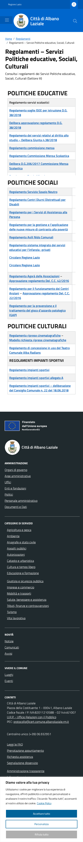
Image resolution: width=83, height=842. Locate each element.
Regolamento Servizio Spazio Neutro (33, 191)
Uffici (8, 482)
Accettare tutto (41, 814)
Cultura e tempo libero (21, 567)
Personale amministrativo (21, 500)
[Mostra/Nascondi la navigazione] (7, 20)
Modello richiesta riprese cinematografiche (37, 340)
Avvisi (8, 653)
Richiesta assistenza (20, 756)
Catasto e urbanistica (20, 560)
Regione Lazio (14, 4)
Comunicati (12, 647)
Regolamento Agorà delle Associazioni (34, 276)
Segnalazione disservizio (22, 763)
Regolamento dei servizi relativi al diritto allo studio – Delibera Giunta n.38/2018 (39, 137)
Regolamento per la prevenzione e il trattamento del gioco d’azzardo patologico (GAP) (37, 310)
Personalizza (41, 824)
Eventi (9, 681)
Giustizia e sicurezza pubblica (25, 581)
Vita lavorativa (16, 618)
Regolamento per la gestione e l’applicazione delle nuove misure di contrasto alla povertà (38, 227)
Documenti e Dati (16, 506)
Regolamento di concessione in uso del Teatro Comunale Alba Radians (39, 350)
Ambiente (13, 536)
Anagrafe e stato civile (21, 542)
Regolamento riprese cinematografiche (35, 335)
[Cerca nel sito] (75, 21)
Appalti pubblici (16, 548)
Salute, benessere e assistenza (26, 599)
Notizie (9, 641)
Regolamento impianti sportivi (29, 370)
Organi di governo (16, 469)
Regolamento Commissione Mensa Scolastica (39, 155)
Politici (9, 494)
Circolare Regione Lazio (24, 257)
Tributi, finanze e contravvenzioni (28, 605)
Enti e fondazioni (15, 488)
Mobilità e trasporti (19, 593)
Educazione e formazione (23, 573)
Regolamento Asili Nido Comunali (31, 237)
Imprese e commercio (20, 587)
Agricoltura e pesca (19, 530)
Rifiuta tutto (41, 834)
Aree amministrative (18, 476)
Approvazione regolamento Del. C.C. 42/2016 (39, 280)
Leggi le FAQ (15, 744)
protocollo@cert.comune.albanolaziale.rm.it (41, 721)
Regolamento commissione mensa (31, 148)
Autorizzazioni (16, 554)
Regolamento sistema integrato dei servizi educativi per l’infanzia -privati (37, 247)
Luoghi (9, 674)
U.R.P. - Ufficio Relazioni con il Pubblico (31, 717)
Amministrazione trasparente (25, 771)
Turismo (12, 612)
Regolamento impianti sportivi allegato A (36, 377)
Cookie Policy (44, 803)
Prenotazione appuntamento (25, 750)
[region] (41, 809)
